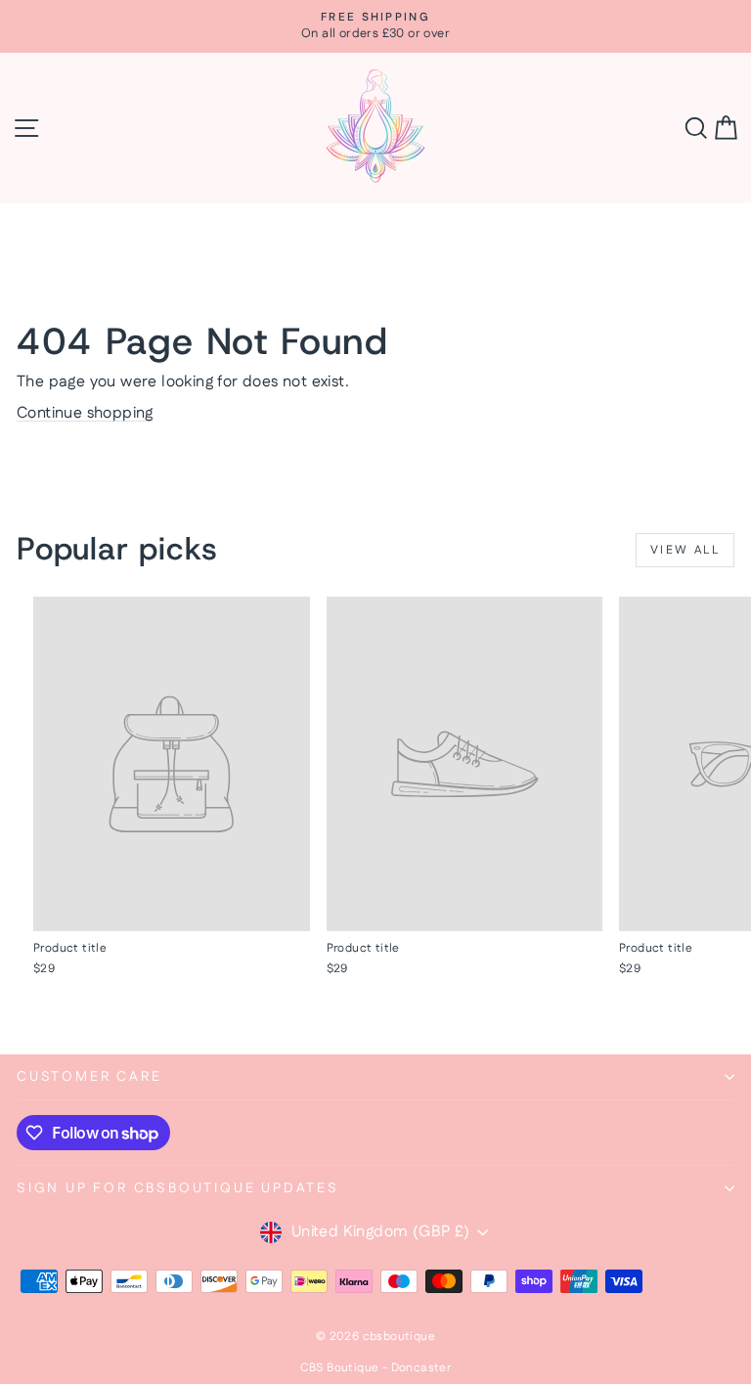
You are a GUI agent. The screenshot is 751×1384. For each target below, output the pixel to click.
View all (685, 550)
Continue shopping (85, 413)
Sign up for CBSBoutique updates (178, 1188)
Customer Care (89, 1077)
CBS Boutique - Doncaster (376, 1368)
